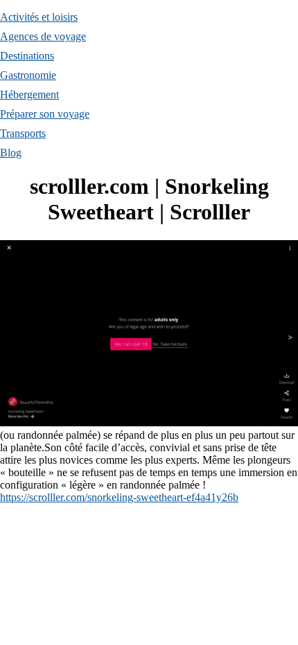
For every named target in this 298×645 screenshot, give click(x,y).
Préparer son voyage (44, 114)
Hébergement (29, 94)
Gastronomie (28, 75)
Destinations (27, 56)
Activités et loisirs (39, 17)
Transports (23, 133)
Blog (10, 152)
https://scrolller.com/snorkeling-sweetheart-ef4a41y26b (119, 497)
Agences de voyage (43, 36)
